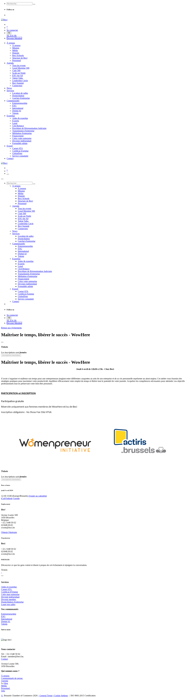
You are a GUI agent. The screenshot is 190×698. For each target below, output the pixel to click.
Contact (4, 659)
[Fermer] (2, 575)
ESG (3, 616)
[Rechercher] (34, 4)
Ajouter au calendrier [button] (37, 496)
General (45, 695)
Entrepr (8, 614)
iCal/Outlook (7, 498)
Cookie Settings (60, 695)
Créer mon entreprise (10, 594)
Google (16, 498)
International (6, 619)
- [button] (1, 572)
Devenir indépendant (10, 597)
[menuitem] (8, 35)
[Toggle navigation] (8, 174)
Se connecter (12, 30)
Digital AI (5, 621)
